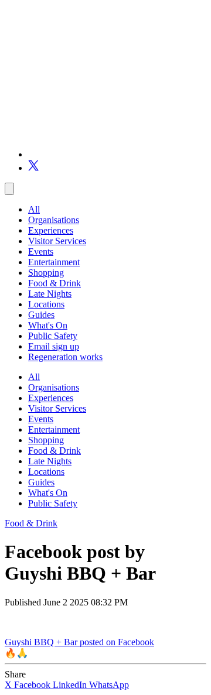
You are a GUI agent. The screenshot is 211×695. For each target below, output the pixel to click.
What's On (47, 325)
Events (40, 251)
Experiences (50, 230)
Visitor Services (57, 241)
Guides (41, 315)
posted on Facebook (117, 642)
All (34, 209)
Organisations (53, 220)
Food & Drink (54, 283)
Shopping (46, 273)
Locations (46, 304)
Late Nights (50, 294)
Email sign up (53, 346)
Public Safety (52, 336)
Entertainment (54, 262)
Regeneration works (65, 357)
